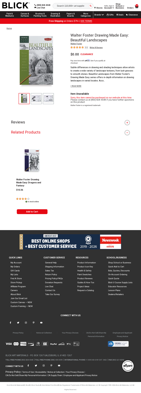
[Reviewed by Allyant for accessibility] (128, 366)
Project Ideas (83, 286)
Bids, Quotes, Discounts (119, 270)
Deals (121, 15)
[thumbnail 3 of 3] (48, 98)
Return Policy (51, 274)
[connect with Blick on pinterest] (33, 324)
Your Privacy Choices (70, 333)
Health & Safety (84, 270)
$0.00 (74, 54)
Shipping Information (54, 266)
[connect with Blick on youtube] (41, 324)
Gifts (111, 15)
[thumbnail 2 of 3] (36, 98)
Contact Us (50, 290)
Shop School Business (120, 6)
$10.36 (19, 190)
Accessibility (40, 372)
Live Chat (49, 286)
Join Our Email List (19, 298)
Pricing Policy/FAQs (54, 278)
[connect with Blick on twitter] (18, 324)
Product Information (86, 262)
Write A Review (96, 47)
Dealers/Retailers (116, 294)
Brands (97, 15)
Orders (130, 8)
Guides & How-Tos (85, 282)
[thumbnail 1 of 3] (24, 98)
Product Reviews (85, 278)
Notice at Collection (44, 333)
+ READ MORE (75, 86)
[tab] (70, 122)
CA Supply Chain (55, 375)
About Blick (16, 294)
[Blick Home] (16, 5)
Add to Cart (32, 211)
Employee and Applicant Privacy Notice (122, 334)
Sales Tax (49, 270)
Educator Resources (117, 286)
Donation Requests (53, 282)
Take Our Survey (52, 294)
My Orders (15, 266)
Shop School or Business (119, 262)
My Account (16, 262)
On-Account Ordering (117, 274)
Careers (14, 290)
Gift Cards (15, 270)
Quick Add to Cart (116, 266)
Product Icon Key (85, 266)
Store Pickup (16, 282)
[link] (39, 8)
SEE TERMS (86, 21)
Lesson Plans (114, 290)
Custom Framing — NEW (22, 306)
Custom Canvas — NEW (21, 302)
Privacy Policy (18, 333)
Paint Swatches (84, 274)
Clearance (133, 15)
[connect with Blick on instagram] (26, 324)
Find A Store (16, 278)
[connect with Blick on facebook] (10, 324)
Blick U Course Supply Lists (120, 282)
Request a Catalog (85, 290)
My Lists (14, 274)
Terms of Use (28, 372)
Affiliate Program (18, 286)
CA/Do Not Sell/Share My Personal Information (96, 334)
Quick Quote (113, 278)
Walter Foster (76, 44)
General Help (51, 262)
